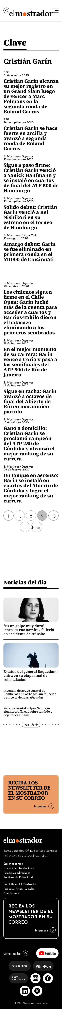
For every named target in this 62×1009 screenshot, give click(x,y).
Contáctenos (11, 893)
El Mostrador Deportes (18, 156)
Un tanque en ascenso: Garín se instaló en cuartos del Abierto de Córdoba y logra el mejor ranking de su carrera (30, 488)
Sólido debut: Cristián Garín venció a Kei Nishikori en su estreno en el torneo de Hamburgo (30, 217)
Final (36, 527)
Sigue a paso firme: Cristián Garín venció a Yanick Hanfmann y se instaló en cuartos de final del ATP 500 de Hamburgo (31, 178)
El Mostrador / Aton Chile (20, 235)
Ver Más (29, 724)
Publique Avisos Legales (18, 888)
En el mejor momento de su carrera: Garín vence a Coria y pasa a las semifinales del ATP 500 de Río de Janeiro (30, 362)
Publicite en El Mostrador (19, 884)
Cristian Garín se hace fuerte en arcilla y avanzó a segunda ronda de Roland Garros (30, 138)
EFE (6, 72)
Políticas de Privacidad (18, 877)
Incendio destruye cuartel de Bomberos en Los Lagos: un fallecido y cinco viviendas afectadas (29, 694)
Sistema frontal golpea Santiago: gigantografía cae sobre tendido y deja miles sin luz (27, 711)
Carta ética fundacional (18, 868)
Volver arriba (12, 953)
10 (53, 515)
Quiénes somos (13, 863)
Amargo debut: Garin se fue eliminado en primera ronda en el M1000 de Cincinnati (29, 252)
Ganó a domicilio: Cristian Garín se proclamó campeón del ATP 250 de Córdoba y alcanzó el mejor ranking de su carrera (29, 443)
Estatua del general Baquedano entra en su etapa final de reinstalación (30, 675)
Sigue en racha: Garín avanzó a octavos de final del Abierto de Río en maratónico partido (29, 401)
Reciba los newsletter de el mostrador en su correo (29, 790)
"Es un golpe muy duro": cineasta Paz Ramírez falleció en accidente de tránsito (28, 629)
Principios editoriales (16, 872)
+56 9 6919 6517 (13, 855)
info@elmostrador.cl (36, 855)
